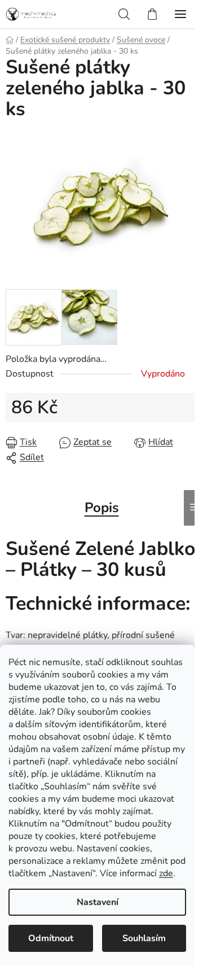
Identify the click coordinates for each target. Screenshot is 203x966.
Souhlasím (144, 938)
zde (166, 873)
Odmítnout (50, 938)
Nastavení (97, 902)
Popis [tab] (102, 508)
